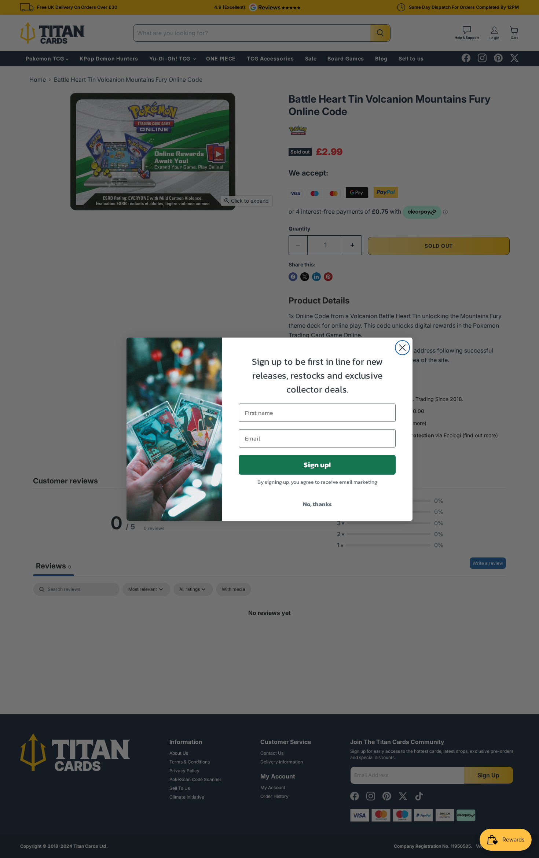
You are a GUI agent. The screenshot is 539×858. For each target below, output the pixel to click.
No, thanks (317, 504)
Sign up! (317, 464)
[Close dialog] (402, 347)
